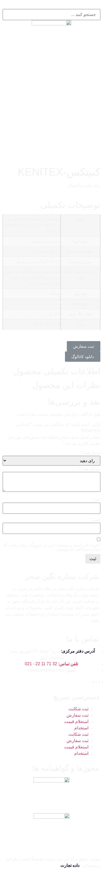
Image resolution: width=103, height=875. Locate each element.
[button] (83, 346)
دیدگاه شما (89, 469)
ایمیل (94, 520)
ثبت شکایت (78, 709)
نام (96, 500)
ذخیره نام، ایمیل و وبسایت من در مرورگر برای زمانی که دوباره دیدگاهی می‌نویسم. (51, 547)
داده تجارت (69, 865)
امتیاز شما (90, 453)
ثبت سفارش (77, 715)
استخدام (81, 728)
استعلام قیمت (76, 721)
